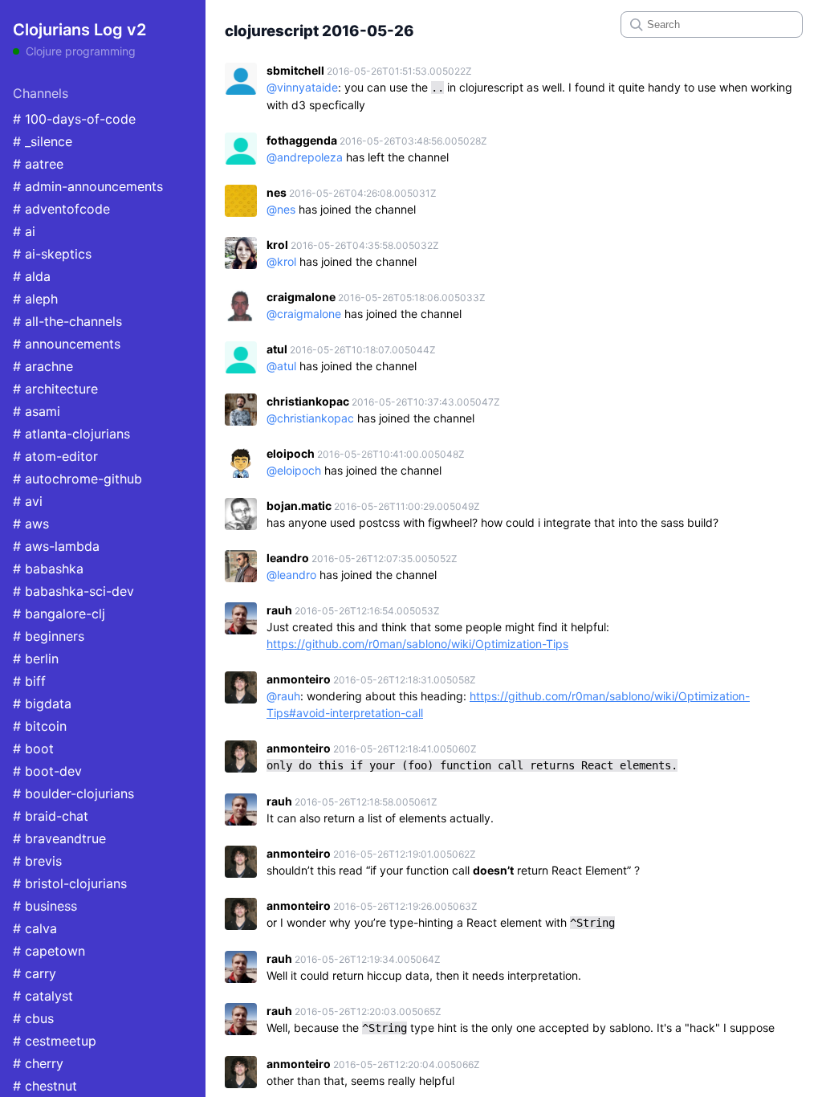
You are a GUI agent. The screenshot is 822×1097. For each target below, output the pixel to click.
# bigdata (42, 703)
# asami (36, 411)
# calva (35, 928)
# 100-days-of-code (74, 119)
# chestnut (45, 1086)
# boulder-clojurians (73, 793)
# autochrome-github (77, 479)
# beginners (48, 636)
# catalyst (43, 996)
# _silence (42, 141)
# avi (28, 501)
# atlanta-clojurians (71, 434)
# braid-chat (50, 816)
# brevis (37, 861)
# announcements (66, 344)
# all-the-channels (67, 321)
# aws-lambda (56, 546)
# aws (31, 524)
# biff (29, 681)
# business (45, 906)
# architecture (55, 389)
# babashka (48, 569)
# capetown (49, 951)
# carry (34, 973)
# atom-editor (55, 456)
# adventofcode (61, 209)
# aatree (38, 164)
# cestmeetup (54, 1041)
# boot (33, 748)
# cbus (33, 1018)
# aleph (35, 299)
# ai (24, 231)
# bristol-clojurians (70, 883)
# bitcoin (40, 726)
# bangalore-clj (59, 614)
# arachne (43, 366)
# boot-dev (47, 771)
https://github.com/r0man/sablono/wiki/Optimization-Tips (417, 643)
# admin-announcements (88, 186)
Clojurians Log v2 (79, 29)
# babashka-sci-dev (73, 591)
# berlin (36, 658)
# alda (32, 276)
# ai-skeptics (52, 254)
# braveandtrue (59, 838)
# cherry (38, 1063)
